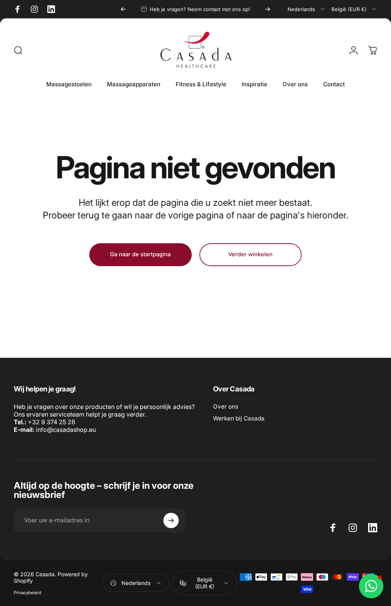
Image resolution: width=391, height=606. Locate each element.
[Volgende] (267, 9)
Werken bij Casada (239, 418)
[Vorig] (123, 9)
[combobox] (307, 9)
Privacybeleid (27, 592)
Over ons (225, 406)
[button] (371, 586)
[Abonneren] (171, 520)
